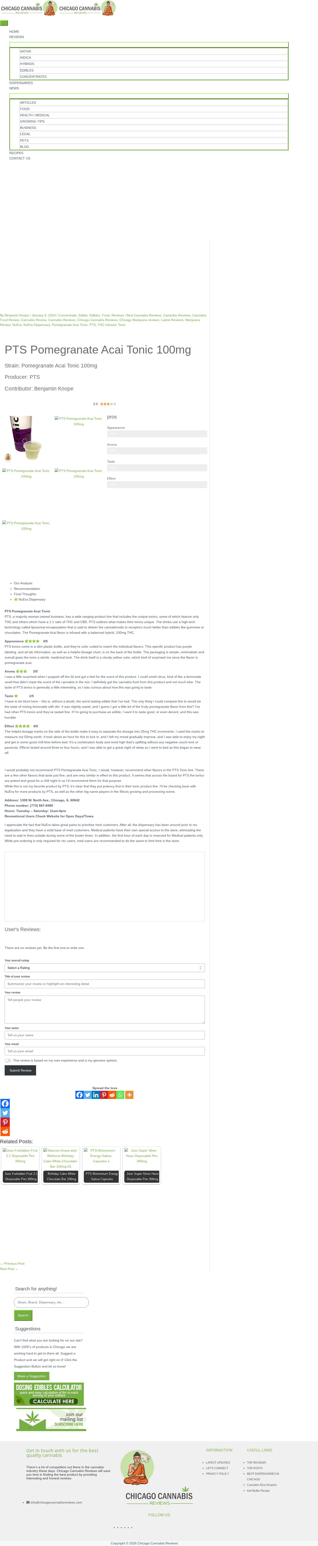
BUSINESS (28, 128)
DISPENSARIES (21, 83)
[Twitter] (88, 1095)
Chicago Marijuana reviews (139, 320)
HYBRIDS (27, 64)
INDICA (25, 57)
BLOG (24, 147)
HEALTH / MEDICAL (35, 115)
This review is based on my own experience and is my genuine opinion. (65, 1060)
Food (106, 315)
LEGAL (25, 134)
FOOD (25, 109)
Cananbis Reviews (176, 315)
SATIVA (25, 51)
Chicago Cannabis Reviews (97, 320)
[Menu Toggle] (149, 45)
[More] (129, 1095)
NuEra (17, 325)
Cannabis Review (33, 320)
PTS (92, 325)
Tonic (122, 325)
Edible (83, 315)
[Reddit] (112, 1095)
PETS (24, 140)
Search (23, 1315)
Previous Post (12, 1263)
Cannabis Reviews (61, 320)
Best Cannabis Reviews (144, 315)
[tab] (109, 583)
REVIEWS (16, 37)
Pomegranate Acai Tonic (70, 325)
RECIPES (16, 153)
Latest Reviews (172, 320)
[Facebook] (79, 1095)
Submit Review (20, 1070)
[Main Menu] (4, 23)
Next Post (9, 1269)
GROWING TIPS (32, 121)
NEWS (14, 88)
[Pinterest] (104, 1095)
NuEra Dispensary (37, 325)
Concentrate (67, 315)
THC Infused (107, 325)
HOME (14, 31)
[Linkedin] (96, 1095)
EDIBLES (27, 70)
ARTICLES (28, 102)
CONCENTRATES (33, 76)
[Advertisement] (139, 205)
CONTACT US (19, 158)
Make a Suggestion (31, 1376)
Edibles (94, 315)
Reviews (118, 315)
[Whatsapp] (120, 1095)
